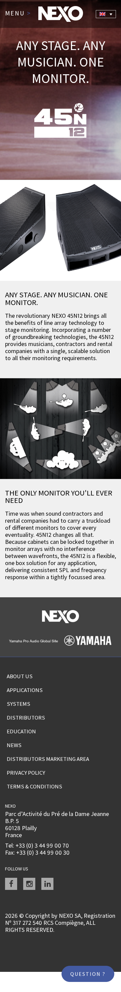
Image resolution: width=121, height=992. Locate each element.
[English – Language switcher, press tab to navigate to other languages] (106, 14)
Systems (18, 703)
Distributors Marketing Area (48, 759)
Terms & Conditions (34, 786)
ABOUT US (20, 676)
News (14, 745)
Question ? (88, 974)
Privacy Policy (26, 772)
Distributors (26, 717)
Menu (18, 13)
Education (21, 731)
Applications (25, 690)
